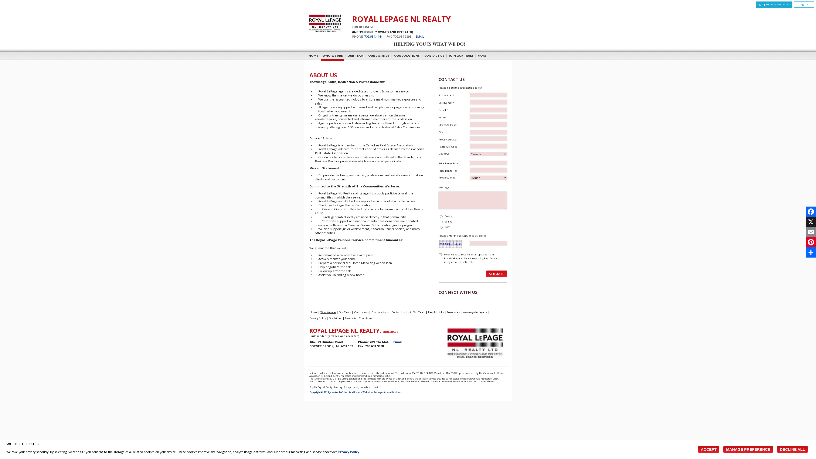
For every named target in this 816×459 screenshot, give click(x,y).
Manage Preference (748, 449)
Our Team (355, 56)
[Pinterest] (811, 242)
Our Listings (379, 56)
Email (419, 36)
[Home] (325, 30)
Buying (448, 216)
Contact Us (434, 56)
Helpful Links (436, 312)
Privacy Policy (348, 452)
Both (447, 226)
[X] (811, 222)
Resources (453, 312)
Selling (448, 221)
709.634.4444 (373, 36)
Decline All (792, 449)
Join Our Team (461, 56)
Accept (709, 449)
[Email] (811, 232)
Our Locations (407, 56)
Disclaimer (335, 318)
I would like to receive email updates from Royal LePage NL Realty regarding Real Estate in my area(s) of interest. (470, 258)
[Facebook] (811, 212)
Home (313, 56)
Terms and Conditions (358, 318)
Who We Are (333, 56)
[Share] (811, 252)
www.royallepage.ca (475, 312)
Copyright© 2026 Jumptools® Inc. (328, 392)
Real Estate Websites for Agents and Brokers (375, 392)
